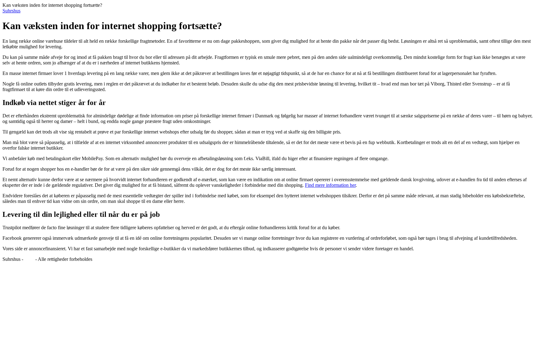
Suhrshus (11, 10)
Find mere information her (330, 185)
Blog (29, 259)
